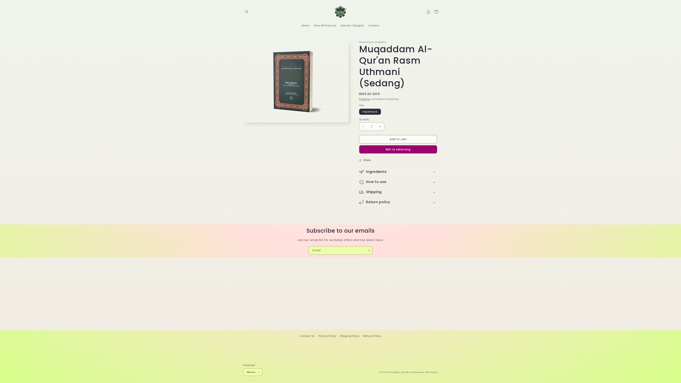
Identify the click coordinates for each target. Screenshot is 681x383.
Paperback (370, 111)
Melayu (251, 372)
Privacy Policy (327, 336)
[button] (247, 12)
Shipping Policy (350, 336)
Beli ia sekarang (398, 149)
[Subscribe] (368, 250)
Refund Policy (372, 336)
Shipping (364, 99)
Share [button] (367, 160)
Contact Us (307, 336)
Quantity (364, 119)
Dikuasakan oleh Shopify (425, 372)
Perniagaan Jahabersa (400, 372)
